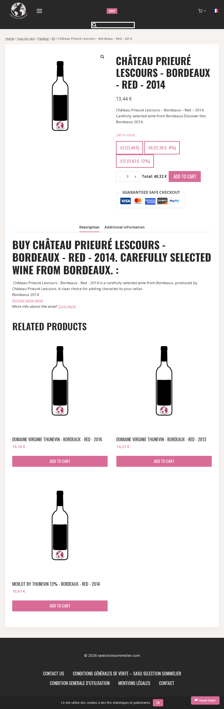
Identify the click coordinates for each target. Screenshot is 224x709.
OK (158, 702)
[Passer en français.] (216, 10)
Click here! (67, 306)
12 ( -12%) (135, 161)
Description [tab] (89, 227)
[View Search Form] (113, 25)
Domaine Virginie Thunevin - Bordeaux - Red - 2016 (57, 439)
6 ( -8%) (162, 147)
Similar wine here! (27, 300)
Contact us (53, 673)
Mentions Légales (134, 683)
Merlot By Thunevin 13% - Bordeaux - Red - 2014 (56, 584)
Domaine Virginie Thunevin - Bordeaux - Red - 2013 (161, 439)
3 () (129, 147)
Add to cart (184, 176)
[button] (102, 57)
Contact (166, 683)
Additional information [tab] (125, 227)
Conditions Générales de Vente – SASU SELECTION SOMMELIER (127, 673)
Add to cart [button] (60, 461)
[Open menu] (39, 10)
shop (112, 11)
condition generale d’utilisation (80, 683)
